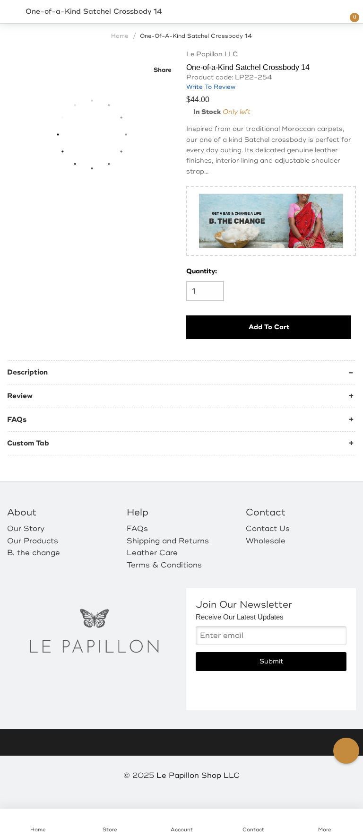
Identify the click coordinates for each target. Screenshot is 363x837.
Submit (271, 661)
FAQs (16, 419)
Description (27, 372)
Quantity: (201, 271)
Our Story (25, 528)
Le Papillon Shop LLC (198, 775)
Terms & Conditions (164, 565)
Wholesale (265, 541)
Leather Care (152, 553)
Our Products (32, 541)
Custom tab (28, 443)
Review (20, 396)
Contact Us (268, 528)
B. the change (33, 553)
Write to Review (210, 87)
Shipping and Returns (168, 541)
